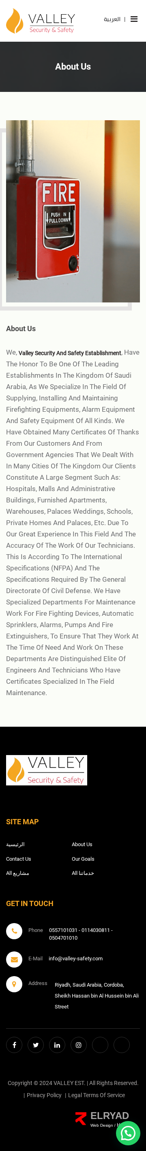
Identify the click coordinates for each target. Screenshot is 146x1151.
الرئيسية (15, 844)
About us (82, 844)
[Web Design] (81, 1118)
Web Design (101, 1125)
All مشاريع (17, 873)
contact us (18, 859)
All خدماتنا (83, 873)
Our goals (83, 859)
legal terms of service (96, 1095)
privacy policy (44, 1095)
